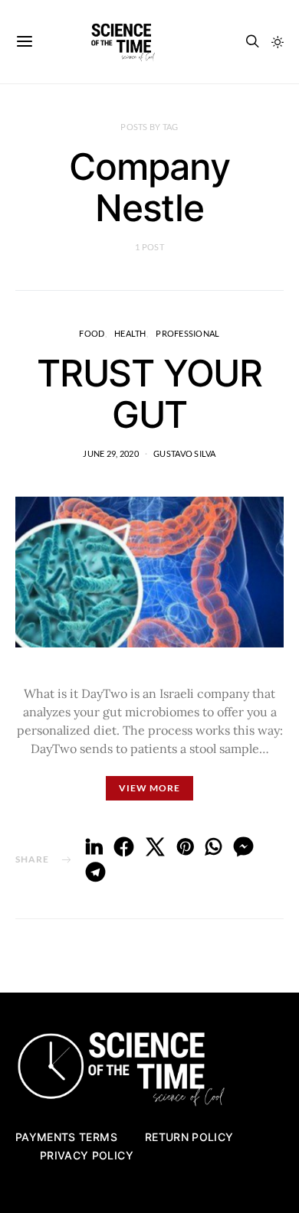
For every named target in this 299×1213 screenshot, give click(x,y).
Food (91, 333)
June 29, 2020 (111, 453)
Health (130, 333)
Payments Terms (66, 1136)
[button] (277, 42)
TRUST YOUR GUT (149, 394)
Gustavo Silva (184, 453)
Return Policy (189, 1136)
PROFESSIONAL (187, 333)
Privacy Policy (86, 1155)
